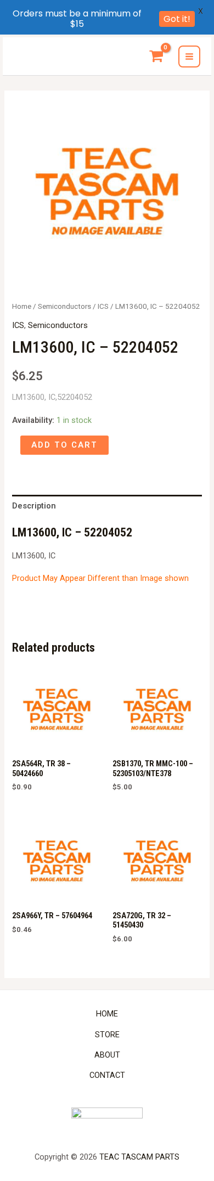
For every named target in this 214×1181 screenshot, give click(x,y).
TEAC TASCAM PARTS (139, 1157)
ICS (103, 306)
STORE (107, 1034)
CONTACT (107, 1075)
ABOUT (107, 1055)
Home (21, 306)
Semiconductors (64, 306)
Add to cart (64, 445)
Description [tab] (34, 506)
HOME (107, 1014)
